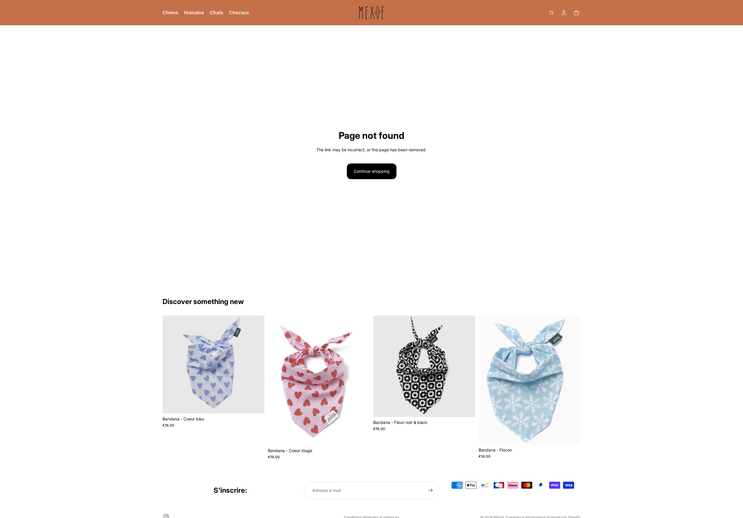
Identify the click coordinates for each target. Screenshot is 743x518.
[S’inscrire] (430, 490)
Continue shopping (371, 171)
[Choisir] (255, 404)
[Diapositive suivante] (361, 380)
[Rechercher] (551, 12)
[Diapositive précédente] (276, 380)
